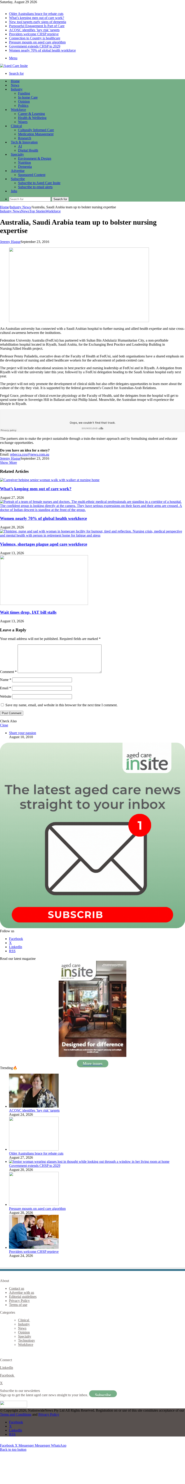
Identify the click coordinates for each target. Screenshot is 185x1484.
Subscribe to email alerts (35, 187)
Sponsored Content (31, 175)
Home (4, 207)
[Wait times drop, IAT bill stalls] (44, 604)
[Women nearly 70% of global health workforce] (92, 510)
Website (5, 696)
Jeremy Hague (10, 242)
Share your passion (22, 733)
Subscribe (18, 179)
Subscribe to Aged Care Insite (39, 183)
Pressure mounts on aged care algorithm (37, 42)
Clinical (16, 126)
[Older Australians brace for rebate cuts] (34, 1149)
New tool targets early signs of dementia (37, 22)
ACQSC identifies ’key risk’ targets (34, 30)
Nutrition (24, 162)
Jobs (14, 191)
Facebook (7, 1375)
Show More (8, 462)
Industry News (20, 207)
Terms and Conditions (15, 1414)
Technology (26, 1340)
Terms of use (18, 1305)
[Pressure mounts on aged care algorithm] (34, 1204)
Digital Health (28, 150)
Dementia (25, 167)
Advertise (18, 171)
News (15, 85)
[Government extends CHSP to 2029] (89, 1161)
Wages (23, 122)
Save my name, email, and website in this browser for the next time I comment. (61, 705)
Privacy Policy (19, 1301)
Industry (17, 89)
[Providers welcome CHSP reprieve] (34, 1247)
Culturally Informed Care (36, 130)
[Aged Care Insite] (14, 66)
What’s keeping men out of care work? (36, 18)
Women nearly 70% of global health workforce (42, 50)
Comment (8, 672)
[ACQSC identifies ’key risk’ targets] (34, 1106)
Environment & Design (34, 158)
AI (20, 146)
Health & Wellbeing (32, 118)
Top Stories (37, 211)
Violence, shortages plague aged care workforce (43, 544)
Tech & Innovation (24, 142)
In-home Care (28, 97)
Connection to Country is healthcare (34, 38)
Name (5, 680)
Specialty (17, 154)
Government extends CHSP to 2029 (34, 46)
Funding (24, 93)
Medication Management (35, 134)
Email (5, 688)
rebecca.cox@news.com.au (29, 454)
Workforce (18, 110)
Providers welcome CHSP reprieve (34, 34)
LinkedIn (6, 1368)
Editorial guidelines (23, 1296)
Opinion (24, 101)
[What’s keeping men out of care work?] (49, 480)
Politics (23, 105)
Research (24, 138)
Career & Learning (31, 114)
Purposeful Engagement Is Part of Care (37, 26)
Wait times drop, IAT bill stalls (28, 612)
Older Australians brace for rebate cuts (36, 14)
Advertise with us (21, 1292)
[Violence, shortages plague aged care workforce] (92, 535)
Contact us (16, 1288)
